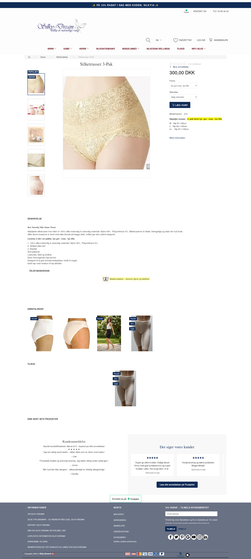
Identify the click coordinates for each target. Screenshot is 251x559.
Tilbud (31, 363)
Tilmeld (171, 529)
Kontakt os (199, 11)
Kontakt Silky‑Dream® (39, 525)
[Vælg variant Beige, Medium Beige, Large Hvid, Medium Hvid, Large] (134, 343)
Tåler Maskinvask (39, 270)
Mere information (177, 137)
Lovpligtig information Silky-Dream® (46, 536)
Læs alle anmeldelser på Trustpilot (177, 484)
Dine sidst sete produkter (42, 418)
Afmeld (182, 529)
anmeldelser (194, 63)
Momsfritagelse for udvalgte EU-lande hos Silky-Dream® (57, 547)
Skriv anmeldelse (180, 66)
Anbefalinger (35, 308)
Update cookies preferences (125, 541)
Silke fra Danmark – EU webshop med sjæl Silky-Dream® (56, 519)
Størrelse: (174, 92)
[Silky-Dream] (61, 26)
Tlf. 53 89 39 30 (221, 11)
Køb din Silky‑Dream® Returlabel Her (47, 530)
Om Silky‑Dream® (36, 514)
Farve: (172, 80)
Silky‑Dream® (45, 553)
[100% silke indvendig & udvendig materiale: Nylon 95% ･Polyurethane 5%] (106, 123)
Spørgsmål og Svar (37, 541)
